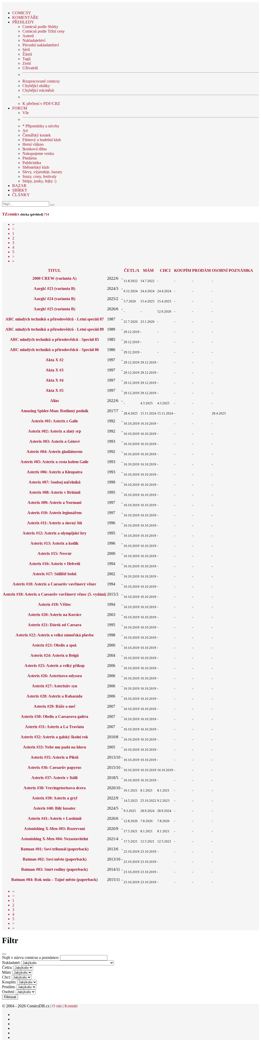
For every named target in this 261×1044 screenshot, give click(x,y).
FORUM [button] (19, 108)
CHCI (165, 270)
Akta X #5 (54, 390)
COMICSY (21, 13)
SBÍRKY (20, 190)
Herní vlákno (33, 144)
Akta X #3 (54, 370)
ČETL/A (131, 270)
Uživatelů (30, 68)
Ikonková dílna (34, 149)
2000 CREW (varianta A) (54, 278)
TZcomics (10, 214)
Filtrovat (10, 997)
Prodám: (9, 987)
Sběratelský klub (35, 167)
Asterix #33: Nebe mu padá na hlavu (54, 747)
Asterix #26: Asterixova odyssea (54, 676)
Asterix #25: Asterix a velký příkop (54, 665)
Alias (54, 400)
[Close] (4, 954)
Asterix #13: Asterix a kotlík (54, 543)
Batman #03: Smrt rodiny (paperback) (54, 869)
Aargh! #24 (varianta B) (54, 299)
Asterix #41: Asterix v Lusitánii (54, 818)
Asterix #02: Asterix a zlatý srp (54, 431)
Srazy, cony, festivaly (39, 176)
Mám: (6, 972)
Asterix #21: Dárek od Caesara (54, 625)
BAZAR (19, 185)
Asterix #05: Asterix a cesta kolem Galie (54, 462)
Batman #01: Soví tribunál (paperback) (54, 849)
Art (25, 130)
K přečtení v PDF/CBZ (41, 103)
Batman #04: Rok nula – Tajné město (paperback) (54, 879)
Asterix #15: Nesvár (54, 553)
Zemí (26, 63)
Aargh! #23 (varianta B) (54, 288)
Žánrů (27, 54)
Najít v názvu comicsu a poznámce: (30, 957)
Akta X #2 (54, 360)
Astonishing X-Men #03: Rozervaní (54, 828)
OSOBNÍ (220, 270)
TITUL (54, 270)
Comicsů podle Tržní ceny (43, 31)
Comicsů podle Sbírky (40, 26)
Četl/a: (7, 967)
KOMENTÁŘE (25, 17)
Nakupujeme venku (38, 153)
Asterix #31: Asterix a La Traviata (54, 727)
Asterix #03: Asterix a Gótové (54, 441)
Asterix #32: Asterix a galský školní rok (54, 737)
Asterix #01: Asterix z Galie (54, 421)
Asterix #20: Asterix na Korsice (54, 614)
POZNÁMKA (241, 270)
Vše (25, 113)
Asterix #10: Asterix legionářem (54, 513)
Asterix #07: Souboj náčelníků (55, 482)
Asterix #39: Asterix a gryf (54, 798)
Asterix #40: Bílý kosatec (54, 808)
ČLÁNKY (21, 195)
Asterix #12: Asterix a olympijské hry (54, 533)
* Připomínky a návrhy (40, 126)
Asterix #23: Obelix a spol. (54, 645)
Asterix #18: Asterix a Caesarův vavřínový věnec (54, 584)
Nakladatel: (11, 962)
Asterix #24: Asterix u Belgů (54, 655)
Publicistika (31, 162)
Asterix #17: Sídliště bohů (54, 574)
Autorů (28, 36)
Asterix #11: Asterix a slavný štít (54, 523)
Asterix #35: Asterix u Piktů (55, 757)
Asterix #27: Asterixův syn (54, 686)
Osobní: (8, 991)
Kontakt (70, 1006)
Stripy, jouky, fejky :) (39, 181)
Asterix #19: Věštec (54, 604)
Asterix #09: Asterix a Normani (54, 502)
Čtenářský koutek (36, 135)
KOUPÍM (182, 270)
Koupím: (9, 982)
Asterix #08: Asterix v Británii (54, 492)
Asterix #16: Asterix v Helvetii (54, 563)
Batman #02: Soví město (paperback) (54, 859)
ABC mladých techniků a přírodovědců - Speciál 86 (54, 349)
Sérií (26, 49)
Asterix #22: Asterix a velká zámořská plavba (55, 635)
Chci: (6, 977)
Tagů (26, 59)
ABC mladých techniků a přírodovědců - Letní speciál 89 (54, 329)
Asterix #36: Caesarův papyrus (54, 767)
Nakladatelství (33, 40)
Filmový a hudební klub (41, 140)
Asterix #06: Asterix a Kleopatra (54, 472)
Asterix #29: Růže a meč (54, 706)
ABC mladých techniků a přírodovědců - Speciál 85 (54, 339)
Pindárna (29, 158)
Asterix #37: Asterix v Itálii (54, 777)
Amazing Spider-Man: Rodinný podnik (54, 411)
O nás (57, 1006)
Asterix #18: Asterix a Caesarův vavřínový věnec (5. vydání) (54, 594)
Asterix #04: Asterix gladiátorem (54, 451)
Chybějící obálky (36, 86)
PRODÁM (201, 270)
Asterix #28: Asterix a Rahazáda (54, 696)
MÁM (148, 270)
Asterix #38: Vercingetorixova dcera (54, 788)
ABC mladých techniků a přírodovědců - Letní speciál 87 (54, 319)
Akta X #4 (54, 380)
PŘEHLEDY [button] (23, 22)
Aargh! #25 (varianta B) (54, 309)
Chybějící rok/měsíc (38, 90)
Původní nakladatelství (40, 45)
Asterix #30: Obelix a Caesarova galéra (54, 716)
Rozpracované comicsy (41, 81)
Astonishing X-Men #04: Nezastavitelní (54, 839)
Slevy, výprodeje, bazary (42, 172)
